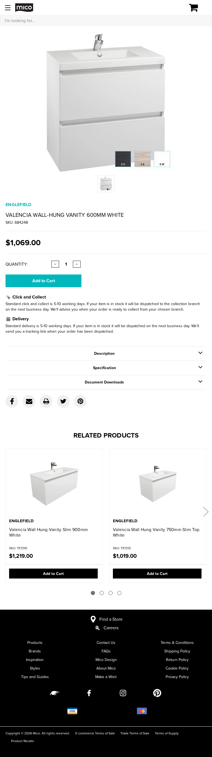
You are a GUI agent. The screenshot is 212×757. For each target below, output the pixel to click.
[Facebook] (12, 401)
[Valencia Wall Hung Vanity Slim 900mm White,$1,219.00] (54, 484)
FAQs (106, 651)
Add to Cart (53, 573)
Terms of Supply (167, 733)
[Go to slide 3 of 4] (110, 593)
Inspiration (35, 659)
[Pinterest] (80, 401)
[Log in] (174, 7)
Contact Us (106, 642)
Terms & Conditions (177, 642)
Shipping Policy (177, 651)
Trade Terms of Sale (134, 733)
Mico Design (106, 659)
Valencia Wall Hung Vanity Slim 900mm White (48, 532)
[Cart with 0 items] (196, 7)
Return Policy (177, 659)
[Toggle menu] (7, 7)
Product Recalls (22, 741)
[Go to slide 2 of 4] (102, 593)
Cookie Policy (177, 668)
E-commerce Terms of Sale (95, 733)
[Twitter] (63, 401)
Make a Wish (106, 676)
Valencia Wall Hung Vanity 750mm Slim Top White (156, 532)
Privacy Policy (177, 676)
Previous (6, 511)
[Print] (46, 401)
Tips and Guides (35, 676)
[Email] (29, 401)
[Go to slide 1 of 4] (93, 593)
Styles (35, 668)
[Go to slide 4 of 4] (119, 593)
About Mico (106, 668)
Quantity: (17, 264)
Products (35, 642)
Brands (35, 651)
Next (205, 511)
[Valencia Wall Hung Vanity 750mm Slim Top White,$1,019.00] (158, 484)
